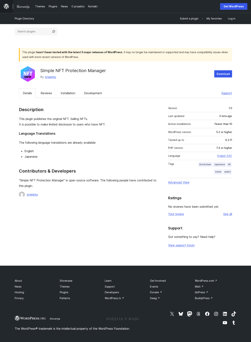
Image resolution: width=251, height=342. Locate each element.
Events (154, 286)
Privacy (19, 298)
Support (226, 93)
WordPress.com (206, 280)
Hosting (19, 292)
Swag (155, 298)
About (18, 280)
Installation (68, 93)
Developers (112, 292)
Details (27, 93)
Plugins (64, 292)
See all (227, 214)
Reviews (46, 93)
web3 (227, 171)
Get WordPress (234, 6)
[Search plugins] (53, 31)
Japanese (219, 164)
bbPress (201, 292)
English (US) (224, 155)
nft (229, 164)
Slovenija (55, 318)
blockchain (205, 164)
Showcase (66, 280)
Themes (65, 286)
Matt (199, 286)
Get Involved (158, 280)
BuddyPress (204, 298)
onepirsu (50, 77)
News (18, 286)
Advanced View (178, 182)
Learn (108, 280)
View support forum (181, 245)
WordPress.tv (114, 298)
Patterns (65, 298)
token (218, 171)
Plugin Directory (24, 18)
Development (93, 93)
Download (223, 73)
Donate (156, 292)
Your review (176, 214)
